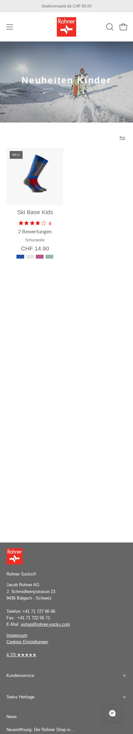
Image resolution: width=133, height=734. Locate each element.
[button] (109, 26)
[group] (66, 6)
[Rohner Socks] (66, 27)
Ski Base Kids (35, 213)
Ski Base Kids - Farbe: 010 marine (30, 257)
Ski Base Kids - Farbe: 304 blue (20, 257)
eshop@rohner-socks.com (45, 624)
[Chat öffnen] (112, 713)
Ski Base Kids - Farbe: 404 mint (49, 257)
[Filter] (122, 138)
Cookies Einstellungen (27, 641)
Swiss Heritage (20, 696)
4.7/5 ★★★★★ (21, 654)
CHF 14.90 (35, 249)
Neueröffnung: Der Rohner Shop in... (40, 729)
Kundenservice (20, 675)
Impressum (16, 635)
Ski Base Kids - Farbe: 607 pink (40, 257)
